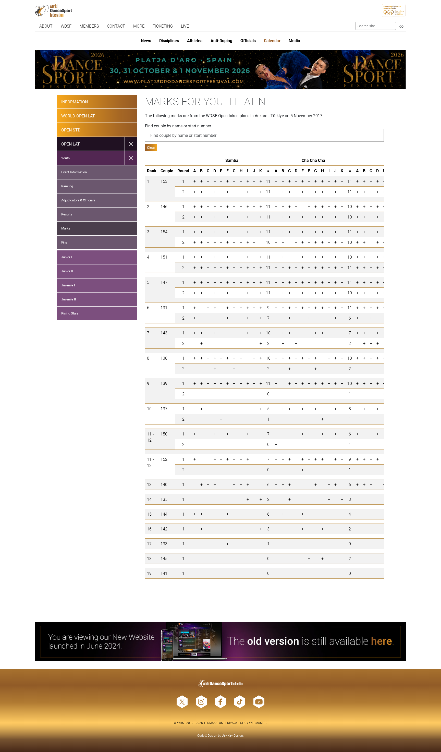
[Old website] (220, 641)
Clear (151, 147)
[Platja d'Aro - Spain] (220, 69)
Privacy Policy (236, 723)
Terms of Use (214, 723)
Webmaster (258, 723)
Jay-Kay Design (232, 735)
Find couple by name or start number (178, 125)
